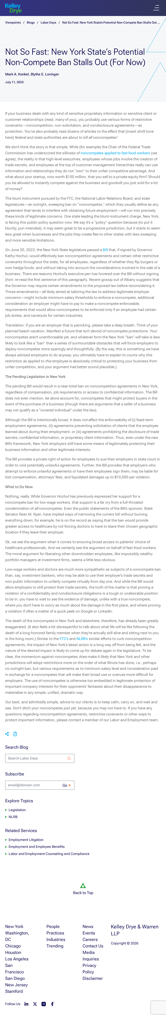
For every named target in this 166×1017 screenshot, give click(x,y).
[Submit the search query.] (69, 758)
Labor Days (48, 22)
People (53, 926)
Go (64, 785)
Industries (55, 939)
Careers (90, 939)
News (88, 926)
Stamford (14, 991)
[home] (13, 8)
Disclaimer (93, 978)
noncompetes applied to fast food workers (115, 153)
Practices (55, 933)
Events (89, 933)
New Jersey (16, 984)
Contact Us (93, 946)
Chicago (13, 946)
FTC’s (64, 639)
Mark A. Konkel (17, 74)
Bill (105, 250)
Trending (54, 946)
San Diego (15, 978)
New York (14, 926)
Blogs (31, 22)
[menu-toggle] (156, 7)
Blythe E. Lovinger (45, 74)
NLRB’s (82, 639)
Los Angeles (17, 958)
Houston (13, 952)
